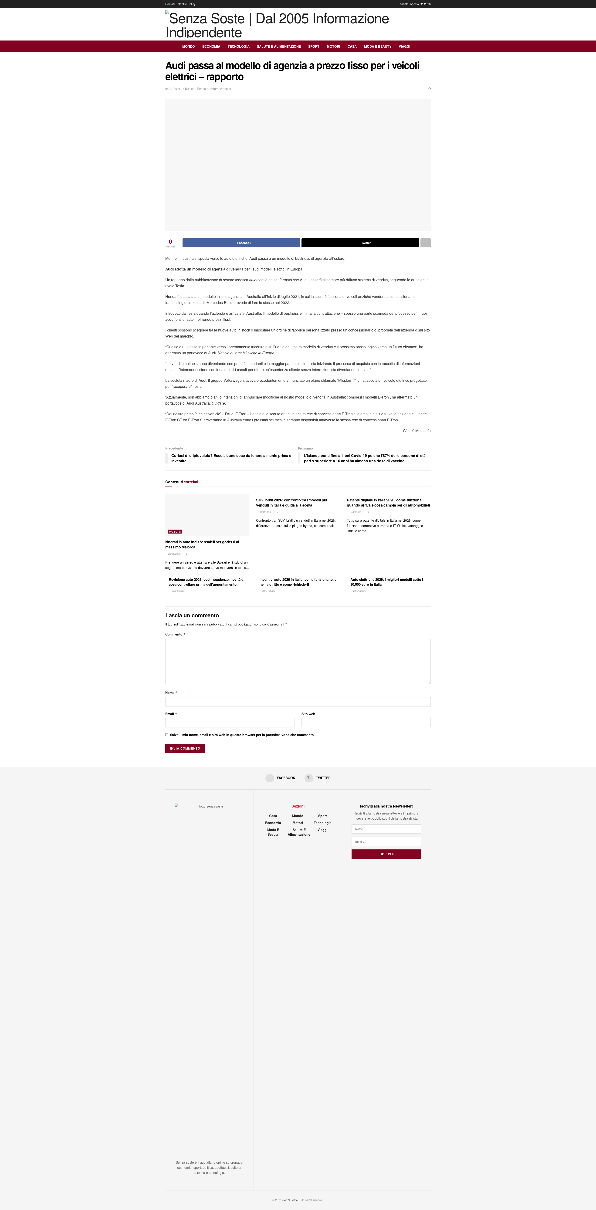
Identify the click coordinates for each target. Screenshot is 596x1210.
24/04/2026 (359, 590)
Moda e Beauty (377, 46)
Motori (333, 46)
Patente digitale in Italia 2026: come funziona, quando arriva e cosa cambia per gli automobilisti (388, 502)
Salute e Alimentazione (279, 46)
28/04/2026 (264, 512)
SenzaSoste (290, 1200)
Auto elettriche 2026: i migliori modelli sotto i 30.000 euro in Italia (386, 582)
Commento (175, 634)
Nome (171, 692)
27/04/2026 (355, 512)
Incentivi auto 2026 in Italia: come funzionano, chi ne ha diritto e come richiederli (299, 582)
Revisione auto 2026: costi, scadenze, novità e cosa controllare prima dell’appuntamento (206, 582)
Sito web (308, 713)
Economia (211, 46)
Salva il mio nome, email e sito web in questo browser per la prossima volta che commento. (242, 734)
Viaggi (404, 46)
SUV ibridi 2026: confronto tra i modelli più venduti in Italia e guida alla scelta (291, 502)
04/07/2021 (172, 88)
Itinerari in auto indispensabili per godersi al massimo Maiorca (202, 544)
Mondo (188, 46)
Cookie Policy (186, 4)
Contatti (170, 4)
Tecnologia (239, 46)
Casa (352, 46)
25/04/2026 (268, 590)
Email (171, 713)
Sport (313, 46)
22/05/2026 (174, 553)
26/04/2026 (177, 590)
